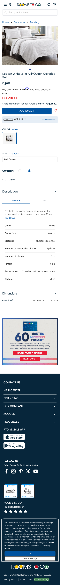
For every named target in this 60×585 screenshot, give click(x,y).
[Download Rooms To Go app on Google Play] (14, 445)
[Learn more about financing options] (30, 360)
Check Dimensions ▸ (49, 119)
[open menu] (5, 5)
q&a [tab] (44, 201)
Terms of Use (25, 580)
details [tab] (16, 201)
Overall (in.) (7, 300)
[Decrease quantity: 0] (19, 170)
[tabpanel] (30, 244)
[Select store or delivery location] (10, 4)
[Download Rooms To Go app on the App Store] (14, 437)
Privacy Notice (10, 580)
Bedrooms (19, 22)
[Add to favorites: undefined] (55, 110)
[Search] (5, 12)
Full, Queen (10, 159)
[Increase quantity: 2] (29, 170)
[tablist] (30, 200)
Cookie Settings (41, 580)
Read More (10, 218)
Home (5, 22)
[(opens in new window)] (6, 471)
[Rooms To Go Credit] (30, 337)
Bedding (34, 22)
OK (30, 553)
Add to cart (27, 111)
